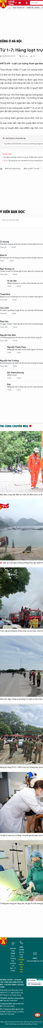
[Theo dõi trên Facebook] (16, 3)
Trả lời (13, 247)
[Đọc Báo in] (28, 3)
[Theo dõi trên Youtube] (19, 3)
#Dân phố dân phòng (12, 169)
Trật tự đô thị (18, 8)
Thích (3, 247)
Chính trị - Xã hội (32, 8)
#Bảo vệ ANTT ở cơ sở (31, 169)
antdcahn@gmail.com (35, 961)
